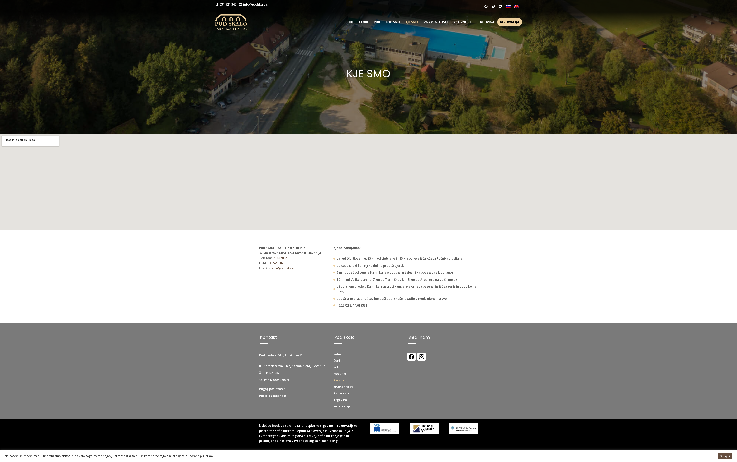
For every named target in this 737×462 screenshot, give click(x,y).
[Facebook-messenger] (500, 6)
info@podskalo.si (284, 268)
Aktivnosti (463, 22)
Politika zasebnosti (273, 396)
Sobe (349, 22)
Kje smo (412, 22)
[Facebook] (485, 6)
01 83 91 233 (281, 258)
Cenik (363, 22)
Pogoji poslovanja (272, 389)
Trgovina (486, 22)
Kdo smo (393, 22)
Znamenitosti (436, 22)
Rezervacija (509, 22)
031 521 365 (275, 263)
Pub (377, 22)
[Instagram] (493, 6)
